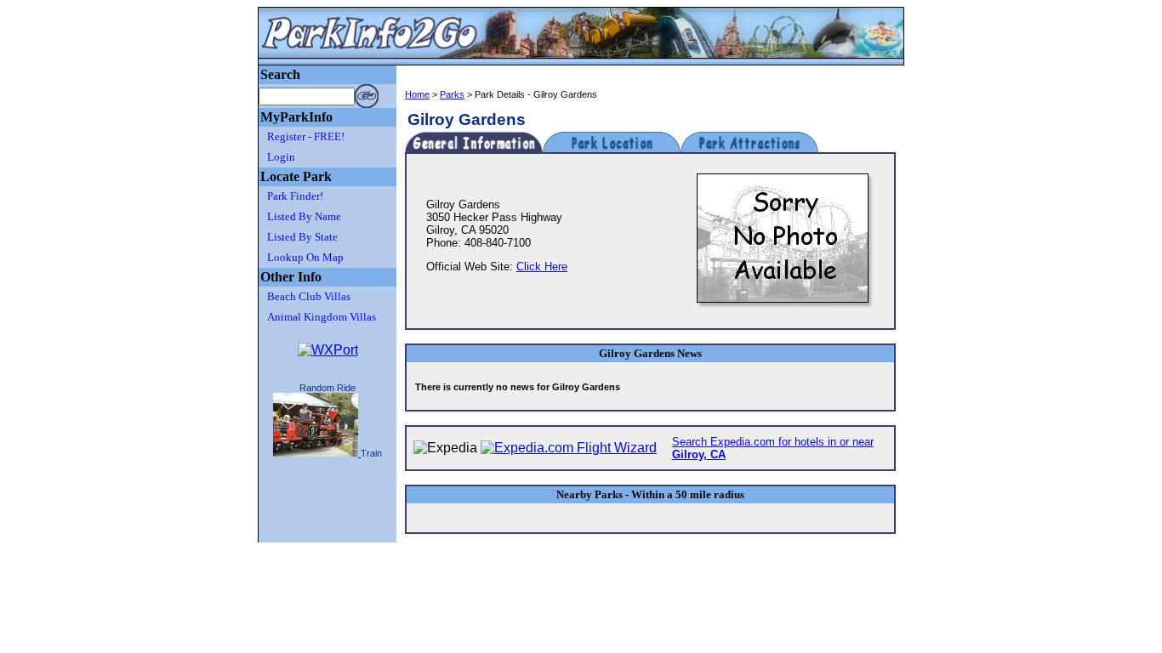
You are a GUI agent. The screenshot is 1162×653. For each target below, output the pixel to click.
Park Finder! (295, 196)
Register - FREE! (306, 136)
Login (281, 156)
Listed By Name (304, 216)
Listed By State (302, 236)
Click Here (541, 266)
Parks (452, 94)
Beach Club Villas (308, 296)
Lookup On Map (305, 257)
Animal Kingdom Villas (321, 316)
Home (417, 94)
